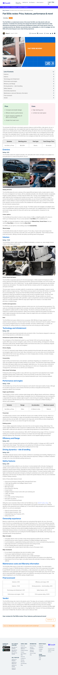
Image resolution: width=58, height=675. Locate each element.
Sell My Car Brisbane (14, 660)
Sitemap (22, 660)
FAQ (31, 654)
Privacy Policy (33, 645)
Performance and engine (10, 81)
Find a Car (23, 645)
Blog (3, 7)
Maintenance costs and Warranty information (16, 93)
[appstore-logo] (6, 647)
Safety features (8, 88)
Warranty (23, 661)
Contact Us (18, 3)
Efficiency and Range (9, 83)
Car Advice (7, 7)
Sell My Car (25, 2)
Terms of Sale (33, 653)
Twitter (40, 650)
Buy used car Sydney (14, 653)
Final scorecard (8, 95)
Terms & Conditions (32, 648)
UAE (40, 659)
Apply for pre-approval (24, 648)
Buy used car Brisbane (14, 648)
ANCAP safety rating (43, 503)
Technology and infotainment (11, 79)
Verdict (6, 97)
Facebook (41, 647)
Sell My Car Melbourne (14, 663)
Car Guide (25, 7)
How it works (40, 2)
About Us (23, 656)
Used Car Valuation (14, 669)
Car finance (31, 2)
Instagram (41, 645)
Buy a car (18, 2)
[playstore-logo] (6, 650)
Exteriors (6, 74)
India (40, 657)
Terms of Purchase (32, 651)
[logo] (51, 644)
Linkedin (40, 649)
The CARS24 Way (23, 654)
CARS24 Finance (24, 650)
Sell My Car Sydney (14, 666)
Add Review (50, 619)
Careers (22, 652)
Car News (19, 7)
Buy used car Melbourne (14, 650)
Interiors (6, 76)
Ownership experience (10, 90)
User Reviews (24, 663)
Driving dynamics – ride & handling (13, 86)
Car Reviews (13, 7)
